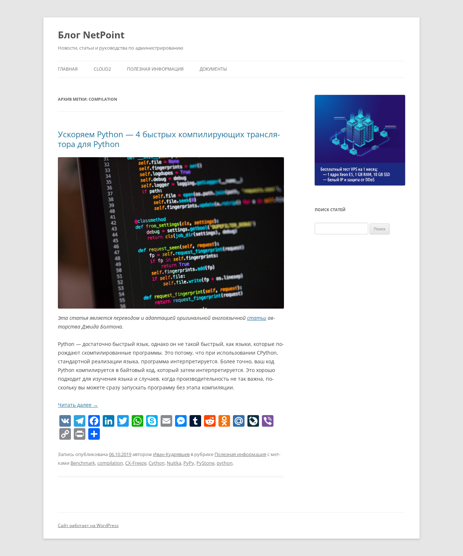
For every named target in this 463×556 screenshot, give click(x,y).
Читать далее (78, 404)
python (225, 463)
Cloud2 (102, 69)
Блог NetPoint (91, 34)
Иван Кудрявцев (171, 454)
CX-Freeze (135, 463)
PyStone (205, 463)
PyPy (188, 463)
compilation (110, 463)
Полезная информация (155, 69)
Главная (68, 69)
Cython (157, 463)
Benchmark (83, 463)
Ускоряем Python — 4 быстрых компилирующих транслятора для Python (169, 139)
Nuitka (174, 463)
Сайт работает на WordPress (88, 525)
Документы (213, 69)
